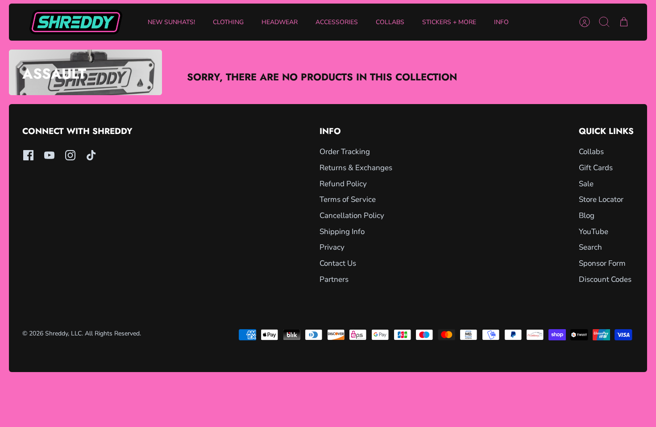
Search (590, 247)
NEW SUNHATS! (171, 22)
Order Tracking (345, 152)
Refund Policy (343, 184)
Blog (586, 215)
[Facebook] (28, 155)
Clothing (228, 22)
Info (501, 22)
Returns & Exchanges (356, 168)
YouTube (593, 231)
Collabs (390, 22)
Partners (334, 279)
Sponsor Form (602, 263)
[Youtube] (49, 155)
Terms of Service (348, 199)
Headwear (280, 22)
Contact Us (338, 263)
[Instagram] (70, 155)
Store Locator (601, 199)
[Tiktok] (91, 155)
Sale (586, 184)
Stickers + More (449, 22)
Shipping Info (342, 231)
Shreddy (56, 333)
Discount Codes (605, 279)
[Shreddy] (75, 22)
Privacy (332, 247)
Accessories (337, 22)
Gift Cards (596, 168)
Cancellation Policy (352, 215)
